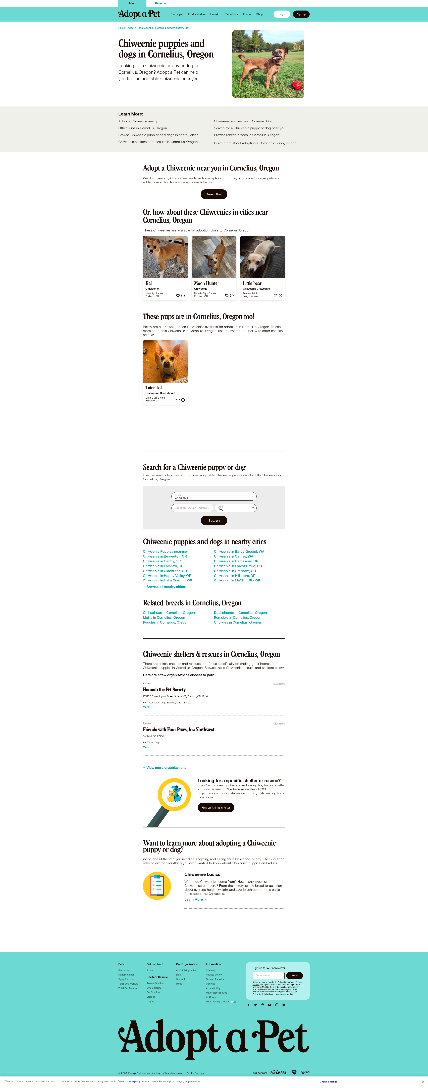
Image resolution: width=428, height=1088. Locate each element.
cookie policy (134, 1081)
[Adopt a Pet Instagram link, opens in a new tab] (277, 1004)
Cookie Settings (195, 1073)
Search (214, 520)
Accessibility (213, 988)
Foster (247, 14)
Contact (180, 979)
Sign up (301, 14)
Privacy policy (214, 974)
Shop (259, 14)
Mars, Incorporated (216, 992)
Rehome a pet (126, 974)
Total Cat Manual (127, 988)
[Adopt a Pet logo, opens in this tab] (214, 1043)
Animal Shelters (156, 983)
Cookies (210, 983)
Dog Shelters (154, 987)
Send (294, 975)
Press (179, 983)
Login (282, 14)
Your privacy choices (218, 1001)
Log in (150, 1001)
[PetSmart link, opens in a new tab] (278, 1072)
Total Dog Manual (128, 983)
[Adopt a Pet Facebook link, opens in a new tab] (249, 1004)
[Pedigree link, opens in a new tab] (294, 1072)
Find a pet (124, 970)
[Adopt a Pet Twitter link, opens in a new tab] (256, 1004)
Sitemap (210, 970)
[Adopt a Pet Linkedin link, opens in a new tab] (283, 1004)
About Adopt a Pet (186, 970)
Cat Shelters (153, 992)
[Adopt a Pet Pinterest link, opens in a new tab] (263, 1004)
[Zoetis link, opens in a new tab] (305, 1072)
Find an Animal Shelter (216, 807)
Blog (178, 974)
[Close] (422, 1082)
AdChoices (212, 997)
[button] (178, 295)
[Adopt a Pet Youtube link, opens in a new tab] (270, 1004)
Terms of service (215, 979)
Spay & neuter (126, 979)
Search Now (214, 194)
